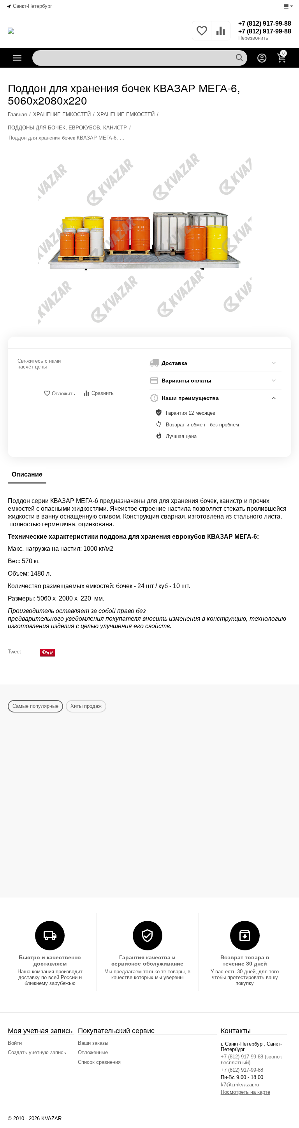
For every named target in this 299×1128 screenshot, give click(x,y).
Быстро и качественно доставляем (50, 960)
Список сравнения (99, 1062)
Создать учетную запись (37, 1052)
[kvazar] (11, 30)
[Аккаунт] (262, 57)
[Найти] (239, 58)
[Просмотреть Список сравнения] (221, 35)
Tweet (14, 652)
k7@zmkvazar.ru (240, 1085)
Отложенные (93, 1052)
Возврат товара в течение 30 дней (244, 960)
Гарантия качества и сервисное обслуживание (147, 960)
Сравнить (102, 393)
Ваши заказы (93, 1043)
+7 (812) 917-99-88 (264, 23)
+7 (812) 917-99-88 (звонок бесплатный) (251, 1059)
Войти (15, 1043)
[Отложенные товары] (201, 35)
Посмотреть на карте (245, 1092)
